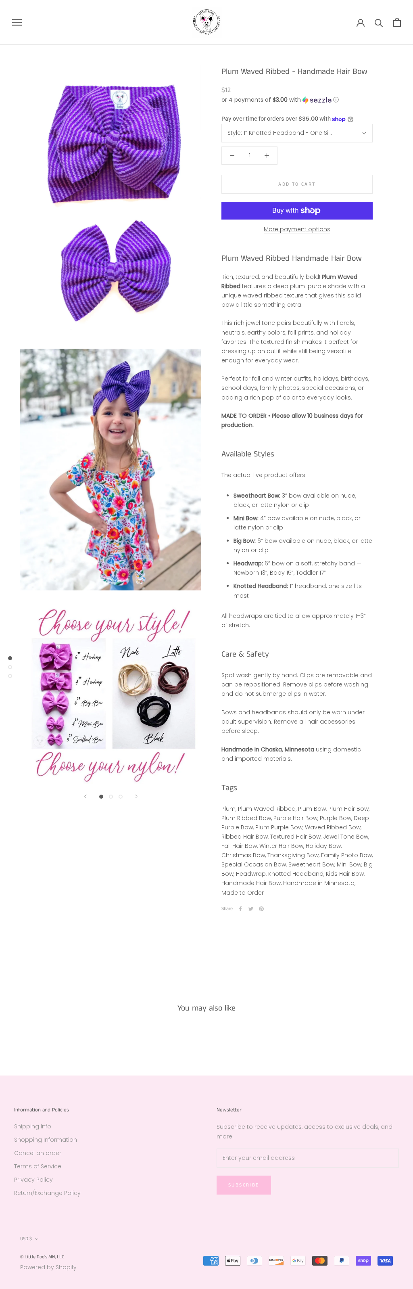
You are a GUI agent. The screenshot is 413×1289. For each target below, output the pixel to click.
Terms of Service (37, 1166)
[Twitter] (250, 908)
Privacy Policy (33, 1180)
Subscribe (243, 1185)
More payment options (297, 229)
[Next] (136, 796)
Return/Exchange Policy (47, 1193)
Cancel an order (37, 1153)
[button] (297, 100)
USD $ (26, 1238)
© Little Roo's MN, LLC (42, 1256)
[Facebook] (240, 908)
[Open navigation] (17, 22)
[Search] (379, 22)
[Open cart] (397, 22)
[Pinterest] (261, 908)
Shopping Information (45, 1140)
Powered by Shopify (48, 1267)
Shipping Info (32, 1126)
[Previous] (85, 796)
